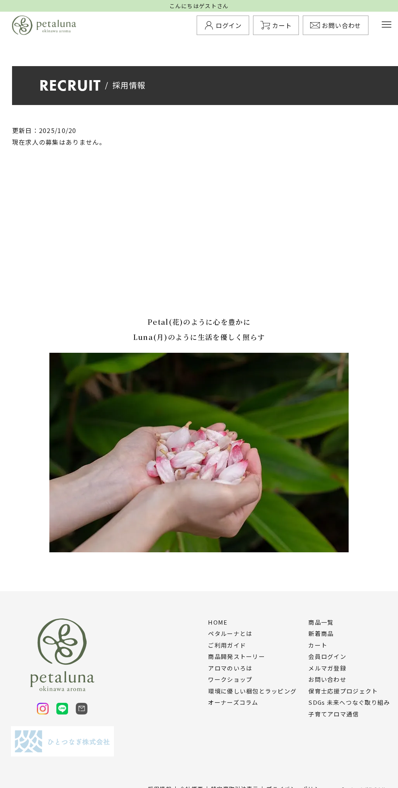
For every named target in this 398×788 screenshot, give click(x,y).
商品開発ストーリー (236, 656)
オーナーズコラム (233, 702)
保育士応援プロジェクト (343, 691)
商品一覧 (320, 622)
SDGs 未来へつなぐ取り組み (349, 702)
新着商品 (320, 633)
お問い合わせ (327, 679)
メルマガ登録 (327, 668)
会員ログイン (327, 656)
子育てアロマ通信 (333, 714)
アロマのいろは (230, 668)
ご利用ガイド (227, 645)
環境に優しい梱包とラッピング (252, 691)
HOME (217, 622)
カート (317, 645)
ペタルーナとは (230, 633)
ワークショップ (230, 679)
